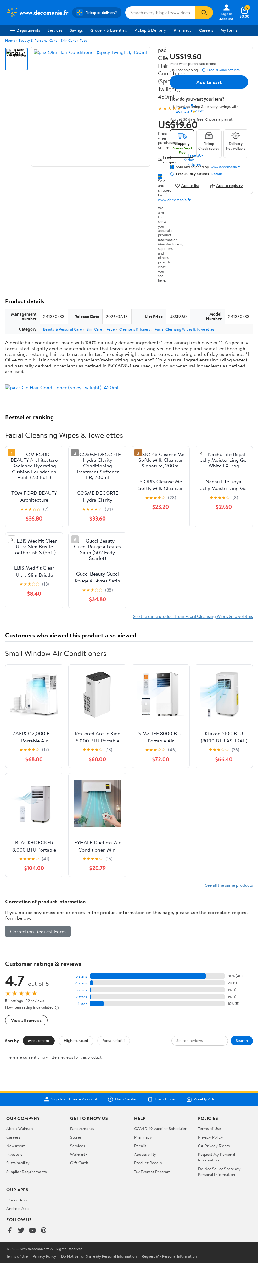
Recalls (140, 1146)
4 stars (81, 983)
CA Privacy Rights (214, 1146)
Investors (14, 1154)
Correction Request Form (38, 931)
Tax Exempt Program (152, 1171)
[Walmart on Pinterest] (43, 1231)
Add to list (190, 185)
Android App (17, 1208)
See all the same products (229, 885)
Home (10, 40)
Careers (206, 30)
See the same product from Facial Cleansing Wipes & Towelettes (193, 616)
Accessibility (145, 1154)
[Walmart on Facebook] (9, 1231)
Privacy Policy (210, 1137)
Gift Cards (79, 1163)
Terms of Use (209, 1128)
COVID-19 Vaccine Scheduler (160, 1128)
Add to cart (209, 82)
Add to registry (229, 185)
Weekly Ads (204, 1099)
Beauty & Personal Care (38, 40)
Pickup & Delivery (150, 30)
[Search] (204, 12)
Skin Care (68, 40)
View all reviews (26, 1020)
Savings (76, 30)
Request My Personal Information (216, 1157)
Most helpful (114, 1040)
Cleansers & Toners (134, 329)
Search (242, 1040)
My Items (229, 30)
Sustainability (18, 1163)
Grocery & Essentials (108, 30)
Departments (28, 30)
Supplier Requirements (26, 1171)
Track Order (165, 1099)
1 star (82, 1003)
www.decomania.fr (174, 199)
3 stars (81, 990)
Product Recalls (148, 1163)
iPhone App (16, 1200)
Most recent (38, 1040)
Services (55, 30)
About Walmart (19, 1128)
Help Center (126, 1099)
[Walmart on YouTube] (32, 1231)
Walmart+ (79, 1154)
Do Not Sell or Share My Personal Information (219, 1171)
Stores (75, 1137)
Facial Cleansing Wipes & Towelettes (184, 329)
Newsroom (15, 1146)
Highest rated (76, 1040)
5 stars (81, 976)
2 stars (81, 997)
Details (216, 174)
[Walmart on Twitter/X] (21, 1231)
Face (83, 40)
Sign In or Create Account (74, 1099)
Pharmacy (183, 30)
